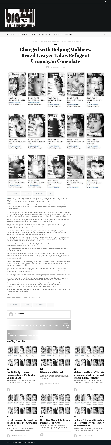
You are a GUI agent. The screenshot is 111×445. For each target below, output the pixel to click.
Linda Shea (48, 434)
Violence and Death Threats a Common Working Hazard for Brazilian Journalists (89, 375)
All (29, 41)
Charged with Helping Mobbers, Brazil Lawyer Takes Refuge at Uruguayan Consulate (57, 41)
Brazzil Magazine (49, 383)
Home (7, 34)
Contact (33, 34)
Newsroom (55, 67)
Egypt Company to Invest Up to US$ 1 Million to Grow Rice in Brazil (22, 422)
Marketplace (58, 34)
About (13, 34)
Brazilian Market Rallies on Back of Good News (55, 421)
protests (19, 297)
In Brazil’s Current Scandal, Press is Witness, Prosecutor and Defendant (89, 422)
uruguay (26, 297)
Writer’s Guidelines (45, 34)
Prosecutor (11, 297)
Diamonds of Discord (51, 372)
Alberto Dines (82, 435)
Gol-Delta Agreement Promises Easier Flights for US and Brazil (21, 375)
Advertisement (22, 34)
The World (68, 34)
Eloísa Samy (35, 297)
